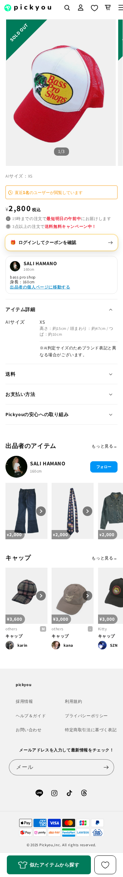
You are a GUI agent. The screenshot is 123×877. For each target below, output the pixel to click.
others (11, 628)
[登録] (106, 767)
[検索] (67, 7)
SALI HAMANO (48, 463)
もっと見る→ (105, 446)
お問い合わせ (29, 729)
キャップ (14, 636)
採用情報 (24, 701)
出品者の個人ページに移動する (40, 286)
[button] (108, 7)
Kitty (102, 628)
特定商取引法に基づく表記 (91, 729)
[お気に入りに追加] (105, 864)
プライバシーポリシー (86, 715)
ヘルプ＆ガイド (31, 715)
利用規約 (73, 701)
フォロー (103, 467)
